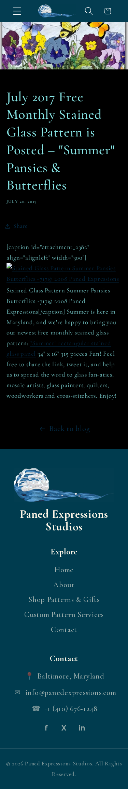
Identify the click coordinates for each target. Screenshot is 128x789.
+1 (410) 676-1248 (71, 708)
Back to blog (69, 428)
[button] (17, 11)
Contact (64, 629)
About (64, 584)
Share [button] (20, 225)
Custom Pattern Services (64, 614)
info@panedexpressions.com (71, 692)
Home (64, 569)
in (82, 728)
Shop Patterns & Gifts (64, 599)
